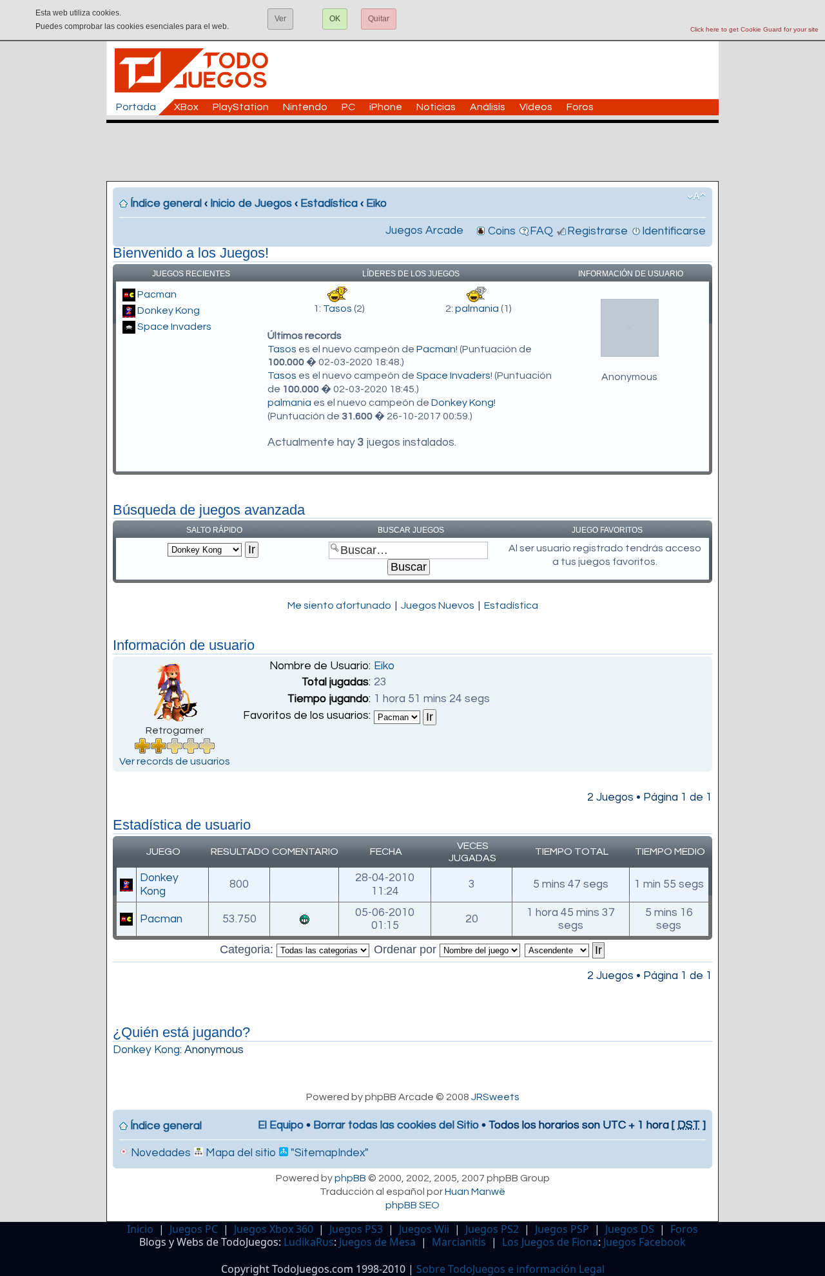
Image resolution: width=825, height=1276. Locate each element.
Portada (136, 107)
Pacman (157, 294)
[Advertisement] (419, 152)
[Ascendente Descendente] (565, 949)
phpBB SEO (412, 1205)
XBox (186, 107)
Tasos (337, 308)
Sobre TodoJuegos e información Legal (510, 1269)
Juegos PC (194, 1229)
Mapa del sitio (239, 1153)
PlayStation (241, 107)
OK (334, 18)
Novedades (159, 1153)
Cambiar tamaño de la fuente (696, 196)
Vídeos (535, 107)
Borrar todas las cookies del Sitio (396, 1125)
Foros (580, 107)
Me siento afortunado (339, 605)
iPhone (385, 107)
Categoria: (248, 949)
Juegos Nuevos (437, 605)
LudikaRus (309, 1242)
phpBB (350, 1178)
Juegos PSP (562, 1229)
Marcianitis (459, 1242)
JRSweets (495, 1097)
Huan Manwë (475, 1191)
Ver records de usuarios (174, 761)
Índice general (166, 203)
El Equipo (281, 1125)
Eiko (376, 203)
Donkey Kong (168, 310)
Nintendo (305, 107)
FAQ (541, 231)
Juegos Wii (424, 1229)
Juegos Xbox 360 (273, 1229)
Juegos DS (629, 1229)
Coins (502, 231)
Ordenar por (407, 949)
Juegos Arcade (424, 230)
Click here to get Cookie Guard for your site (754, 29)
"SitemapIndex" (328, 1153)
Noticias (436, 107)
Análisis (487, 107)
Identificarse (674, 231)
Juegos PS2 (492, 1229)
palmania (477, 308)
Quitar (378, 18)
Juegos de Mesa (377, 1242)
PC (348, 107)
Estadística (329, 203)
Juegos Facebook (644, 1242)
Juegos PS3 (356, 1229)
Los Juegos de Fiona (550, 1242)
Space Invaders (174, 326)
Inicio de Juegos (251, 203)
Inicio (140, 1229)
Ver (280, 18)
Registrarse (597, 231)
